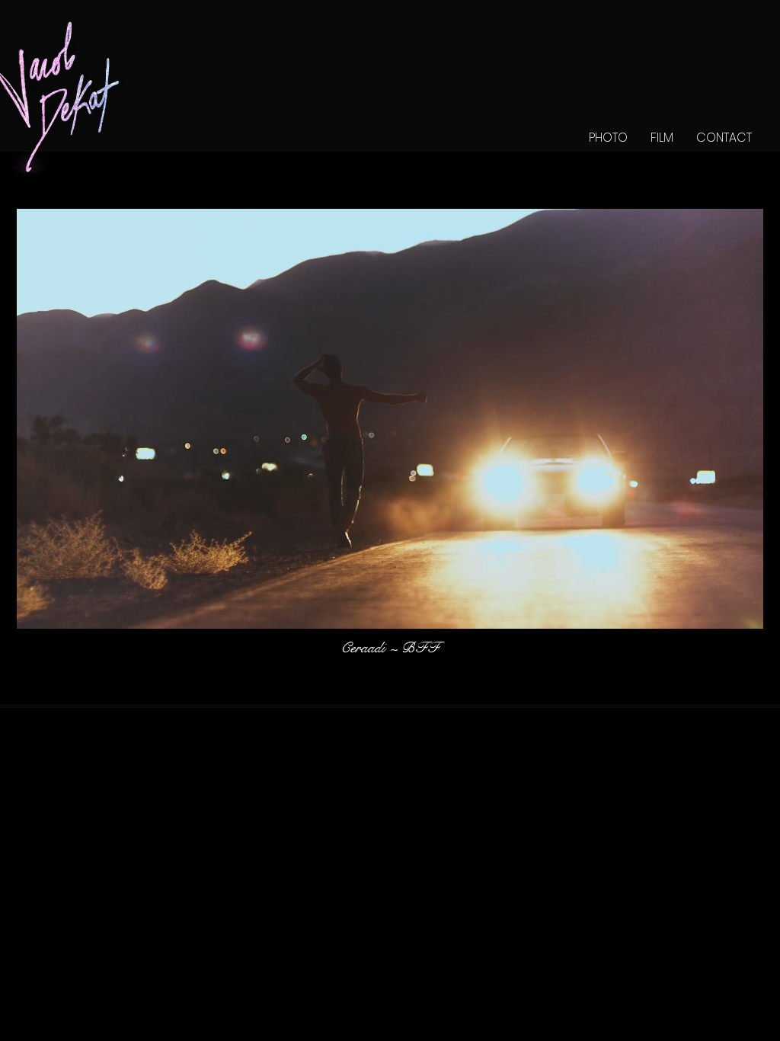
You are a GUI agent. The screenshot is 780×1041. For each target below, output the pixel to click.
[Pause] (36, 609)
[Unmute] (62, 609)
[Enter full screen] (743, 609)
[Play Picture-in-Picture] (717, 609)
